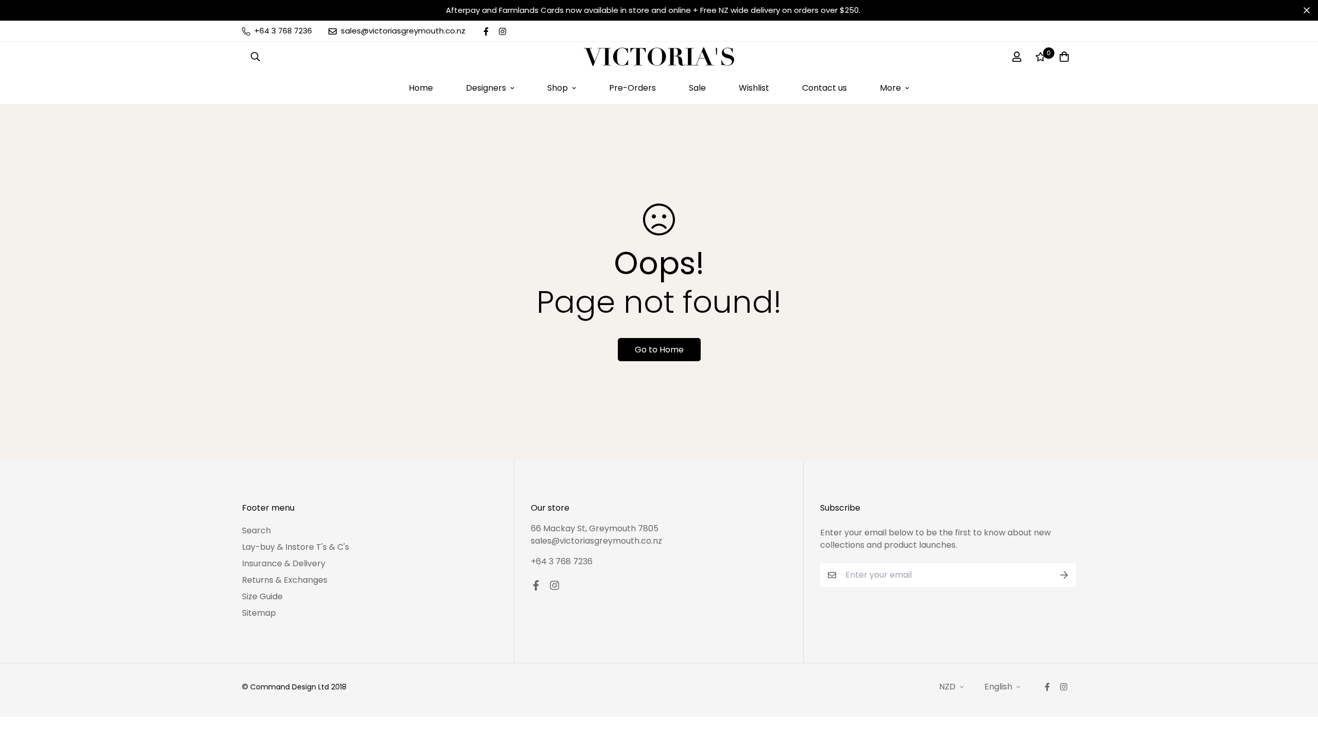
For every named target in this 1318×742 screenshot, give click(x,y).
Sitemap (259, 613)
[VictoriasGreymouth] (659, 56)
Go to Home (659, 350)
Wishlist (754, 88)
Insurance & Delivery (283, 563)
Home (421, 88)
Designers (486, 88)
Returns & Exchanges (284, 580)
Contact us (824, 88)
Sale (697, 88)
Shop (557, 88)
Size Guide (262, 596)
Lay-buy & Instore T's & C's (295, 547)
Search (256, 530)
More (890, 88)
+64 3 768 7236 (562, 561)
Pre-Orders (632, 88)
